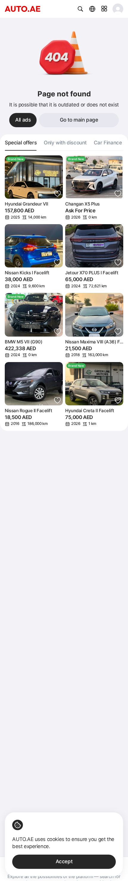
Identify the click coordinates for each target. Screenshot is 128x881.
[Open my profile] (118, 9)
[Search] (80, 8)
